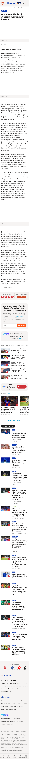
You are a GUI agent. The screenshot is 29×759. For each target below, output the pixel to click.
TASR (2, 414)
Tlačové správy (12, 703)
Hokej (13, 429)
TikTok (25, 669)
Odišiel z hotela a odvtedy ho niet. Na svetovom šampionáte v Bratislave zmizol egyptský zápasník (18, 363)
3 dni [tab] (22, 345)
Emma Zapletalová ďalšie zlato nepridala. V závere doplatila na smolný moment (19, 449)
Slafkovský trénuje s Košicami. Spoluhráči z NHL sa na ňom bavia (19, 576)
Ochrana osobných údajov (8, 689)
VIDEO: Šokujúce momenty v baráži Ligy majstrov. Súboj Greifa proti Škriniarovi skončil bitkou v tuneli (19, 477)
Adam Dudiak (15, 580)
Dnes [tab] (18, 345)
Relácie (3, 724)
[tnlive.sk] (8, 3)
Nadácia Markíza (18, 706)
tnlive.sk (4, 7)
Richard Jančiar (16, 439)
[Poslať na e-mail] (9, 296)
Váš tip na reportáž (10, 680)
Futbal (13, 7)
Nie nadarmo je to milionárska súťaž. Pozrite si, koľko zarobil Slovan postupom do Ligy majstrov (19, 527)
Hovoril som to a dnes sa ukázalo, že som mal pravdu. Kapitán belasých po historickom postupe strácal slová (19, 562)
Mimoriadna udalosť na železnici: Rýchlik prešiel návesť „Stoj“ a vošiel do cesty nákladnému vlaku (19, 350)
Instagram (5, 669)
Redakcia (19, 689)
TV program (4, 701)
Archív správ (4, 686)
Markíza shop (12, 709)
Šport (9, 7)
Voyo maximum (5, 718)
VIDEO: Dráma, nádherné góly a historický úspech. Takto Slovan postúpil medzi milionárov (19, 606)
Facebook (12, 669)
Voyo (20, 338)
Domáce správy (11, 683)
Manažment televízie (7, 706)
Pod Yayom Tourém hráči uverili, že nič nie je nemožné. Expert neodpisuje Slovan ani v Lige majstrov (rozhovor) (20, 543)
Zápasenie (14, 506)
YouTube (19, 669)
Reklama (20, 703)
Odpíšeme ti (4, 709)
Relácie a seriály (18, 701)
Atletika (14, 444)
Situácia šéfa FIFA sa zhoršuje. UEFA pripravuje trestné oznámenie (19, 463)
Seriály (8, 724)
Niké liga (12, 721)
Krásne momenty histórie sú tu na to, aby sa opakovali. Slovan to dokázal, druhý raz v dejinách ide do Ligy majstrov (20, 622)
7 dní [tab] (26, 345)
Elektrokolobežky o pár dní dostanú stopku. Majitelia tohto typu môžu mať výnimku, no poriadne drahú (19, 370)
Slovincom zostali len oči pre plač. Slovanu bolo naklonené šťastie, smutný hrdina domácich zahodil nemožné (19, 495)
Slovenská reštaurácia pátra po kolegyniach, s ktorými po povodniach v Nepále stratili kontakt (19, 377)
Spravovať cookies (6, 691)
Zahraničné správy (22, 683)
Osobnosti (4, 703)
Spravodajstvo (5, 721)
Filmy (12, 724)
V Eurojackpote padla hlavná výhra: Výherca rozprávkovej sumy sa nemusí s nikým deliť (18, 357)
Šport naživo (19, 721)
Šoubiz (10, 701)
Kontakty (3, 683)
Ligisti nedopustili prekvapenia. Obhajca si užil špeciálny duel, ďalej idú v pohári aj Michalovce (19, 651)
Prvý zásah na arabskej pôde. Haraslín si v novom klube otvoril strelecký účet (19, 637)
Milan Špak (15, 518)
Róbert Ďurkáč (16, 533)
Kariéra (25, 703)
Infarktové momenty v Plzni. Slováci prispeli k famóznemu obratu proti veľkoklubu (8, 410)
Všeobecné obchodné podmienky (18, 686)
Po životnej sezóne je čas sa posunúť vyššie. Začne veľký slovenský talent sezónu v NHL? (19, 434)
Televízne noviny (15, 718)
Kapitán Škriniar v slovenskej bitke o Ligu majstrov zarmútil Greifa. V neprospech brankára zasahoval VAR (19, 590)
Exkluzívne (14, 536)
